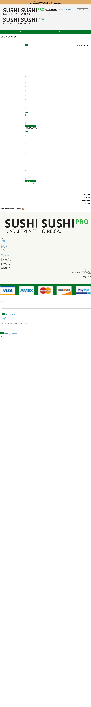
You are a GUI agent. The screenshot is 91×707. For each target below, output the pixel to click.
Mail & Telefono (87, 199)
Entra (63, 12)
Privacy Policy (3, 253)
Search (47, 7)
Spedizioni (3, 240)
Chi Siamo (3, 249)
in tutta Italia (87, 202)
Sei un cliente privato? (51, 9)
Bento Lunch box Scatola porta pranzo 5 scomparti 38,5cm (31, 129)
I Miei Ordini (4, 319)
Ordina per (77, 45)
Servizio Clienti (87, 197)
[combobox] (82, 9)
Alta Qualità (87, 203)
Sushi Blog (3, 250)
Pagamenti (3, 241)
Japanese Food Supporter (5, 255)
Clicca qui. (13, 315)
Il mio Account (53, 12)
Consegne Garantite (86, 200)
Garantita (88, 205)
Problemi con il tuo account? (6, 242)
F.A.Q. (2, 244)
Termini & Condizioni (4, 246)
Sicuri (89, 196)
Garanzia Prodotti (4, 245)
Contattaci (4, 320)
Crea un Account (86, 12)
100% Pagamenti (87, 194)
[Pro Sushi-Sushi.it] (23, 16)
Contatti (2, 251)
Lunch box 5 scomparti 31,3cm (25, 151)
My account (4, 317)
